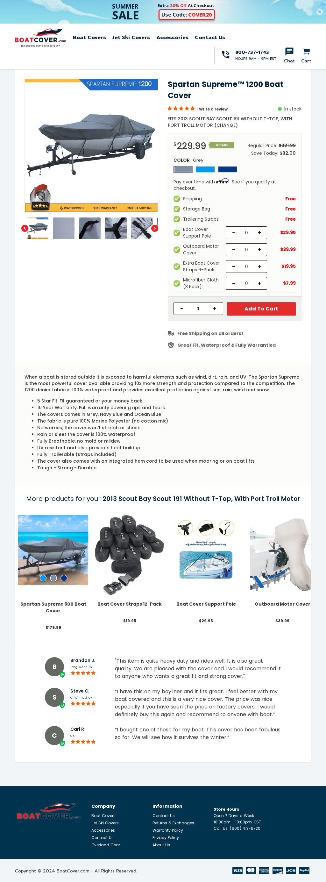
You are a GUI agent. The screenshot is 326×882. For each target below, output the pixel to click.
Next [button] (154, 228)
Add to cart (261, 308)
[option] (91, 145)
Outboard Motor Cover (282, 604)
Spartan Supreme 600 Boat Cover (53, 607)
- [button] (182, 308)
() (226, 125)
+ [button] (214, 308)
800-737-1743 (252, 52)
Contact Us (210, 37)
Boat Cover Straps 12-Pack (129, 604)
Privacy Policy (165, 837)
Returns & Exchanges (173, 823)
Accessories (172, 37)
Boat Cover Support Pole (206, 604)
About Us (161, 845)
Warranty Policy (167, 830)
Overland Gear (105, 845)
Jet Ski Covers (131, 37)
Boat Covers (89, 37)
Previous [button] (24, 228)
